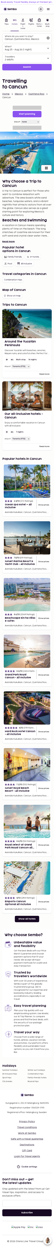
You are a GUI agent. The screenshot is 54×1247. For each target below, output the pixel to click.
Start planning (27, 114)
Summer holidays (9, 1070)
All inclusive (26, 263)
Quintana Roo (36, 94)
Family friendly (14, 257)
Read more (8, 242)
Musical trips (33, 1081)
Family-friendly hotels (37, 1078)
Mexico (19, 94)
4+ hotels (34, 257)
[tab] (6, 24)
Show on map (14, 295)
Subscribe (27, 1213)
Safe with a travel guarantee (27, 1139)
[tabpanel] (27, 51)
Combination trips (13, 280)
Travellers (10, 57)
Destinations (27, 1144)
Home (6, 94)
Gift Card (27, 1150)
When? (8, 46)
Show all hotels (27, 919)
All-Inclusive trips (9, 1074)
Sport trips (6, 1078)
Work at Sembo (27, 1133)
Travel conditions (27, 1127)
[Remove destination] (48, 38)
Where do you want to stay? (19, 36)
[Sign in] (40, 9)
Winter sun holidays (36, 1070)
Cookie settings (29, 1167)
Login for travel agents (27, 1156)
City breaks (7, 1081)
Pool (9, 263)
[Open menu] (48, 9)
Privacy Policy (27, 1121)
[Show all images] (46, 168)
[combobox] (25, 39)
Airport (17, 122)
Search (27, 67)
